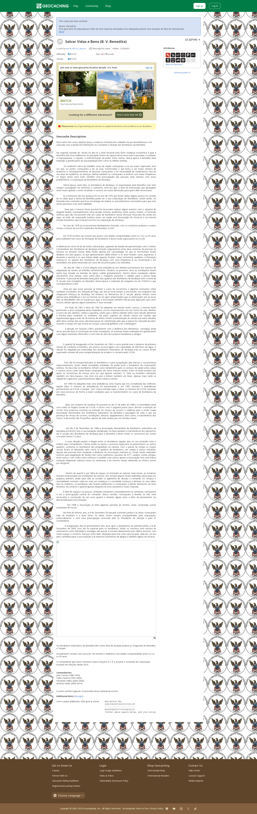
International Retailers (158, 775)
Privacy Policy (156, 808)
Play (75, 6)
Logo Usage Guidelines (111, 770)
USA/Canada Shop (156, 770)
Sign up (199, 5)
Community (91, 6)
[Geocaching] (53, 6)
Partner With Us (60, 775)
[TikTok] (195, 808)
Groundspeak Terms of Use (135, 808)
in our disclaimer (144, 126)
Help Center (194, 770)
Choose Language (69, 795)
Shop (108, 6)
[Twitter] (188, 808)
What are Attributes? (174, 64)
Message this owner (101, 48)
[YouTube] (174, 808)
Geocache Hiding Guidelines (65, 780)
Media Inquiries (196, 780)
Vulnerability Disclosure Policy (114, 780)
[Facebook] (167, 808)
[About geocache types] (60, 41)
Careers (56, 770)
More (61, 31)
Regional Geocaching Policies (66, 785)
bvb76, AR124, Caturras (76, 48)
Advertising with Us (182, 72)
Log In (215, 5)
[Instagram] (181, 808)
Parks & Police (107, 775)
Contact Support (197, 775)
